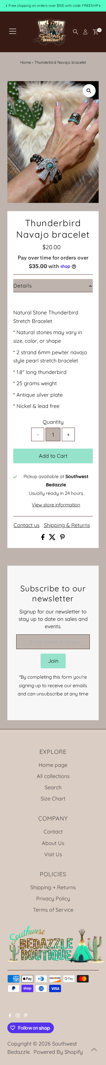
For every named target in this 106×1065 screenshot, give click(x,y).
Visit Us (53, 854)
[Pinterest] (26, 1015)
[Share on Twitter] (53, 538)
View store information (56, 505)
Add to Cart (53, 455)
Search (53, 787)
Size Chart (53, 798)
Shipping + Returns (53, 887)
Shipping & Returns (67, 525)
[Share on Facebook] (43, 538)
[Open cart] (95, 32)
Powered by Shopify (58, 1051)
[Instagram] (17, 1015)
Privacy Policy (53, 898)
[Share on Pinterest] (62, 538)
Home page (53, 765)
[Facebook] (10, 1015)
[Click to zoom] (89, 90)
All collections (53, 776)
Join (53, 660)
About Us (53, 843)
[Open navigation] (12, 31)
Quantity (53, 422)
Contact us (26, 525)
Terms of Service (53, 909)
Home (25, 62)
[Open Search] (75, 32)
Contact (53, 831)
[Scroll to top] (94, 1049)
